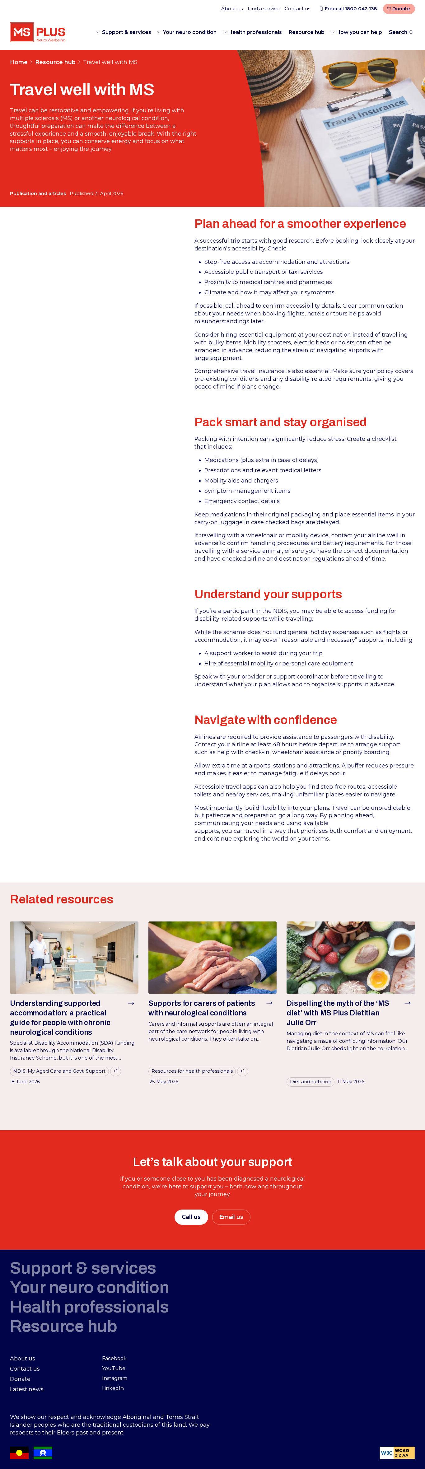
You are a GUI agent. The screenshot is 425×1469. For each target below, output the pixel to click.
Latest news (27, 1389)
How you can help (359, 32)
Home (19, 62)
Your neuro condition (190, 32)
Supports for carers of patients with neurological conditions (201, 1008)
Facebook (114, 1358)
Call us (191, 1217)
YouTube (113, 1368)
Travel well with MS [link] (110, 62)
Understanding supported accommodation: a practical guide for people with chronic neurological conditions (60, 1017)
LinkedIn (113, 1388)
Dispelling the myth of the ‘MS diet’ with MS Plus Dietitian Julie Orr (338, 1012)
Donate (401, 9)
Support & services (126, 32)
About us (232, 9)
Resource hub (307, 32)
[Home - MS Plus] (37, 32)
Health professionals (255, 32)
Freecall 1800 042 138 (351, 9)
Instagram (114, 1378)
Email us (231, 1217)
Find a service (264, 9)
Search (398, 32)
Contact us (297, 9)
